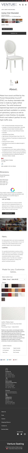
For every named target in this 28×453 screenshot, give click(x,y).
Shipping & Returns (5, 422)
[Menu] (25, 4)
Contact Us (4, 425)
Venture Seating (12, 447)
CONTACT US (8, 213)
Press (2, 415)
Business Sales (4, 429)
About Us (3, 411)
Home (2, 9)
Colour (4, 282)
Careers (3, 418)
